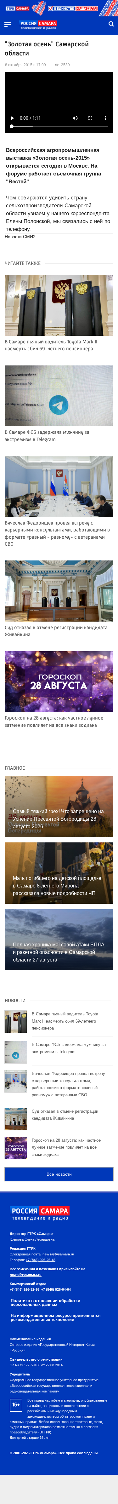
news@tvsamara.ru (58, 1254)
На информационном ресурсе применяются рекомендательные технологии (56, 1317)
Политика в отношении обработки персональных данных (45, 1302)
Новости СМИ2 (20, 236)
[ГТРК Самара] (38, 25)
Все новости (59, 1174)
